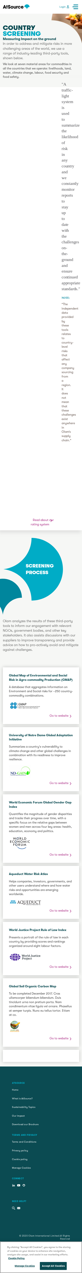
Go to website (59, 715)
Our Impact (18, 1116)
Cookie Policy (16, 1258)
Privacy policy (20, 1150)
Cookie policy (20, 1159)
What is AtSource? (22, 1098)
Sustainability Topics (23, 1107)
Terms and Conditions (24, 1142)
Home (15, 1090)
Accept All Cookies (53, 1265)
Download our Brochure (25, 1124)
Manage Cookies (21, 1168)
